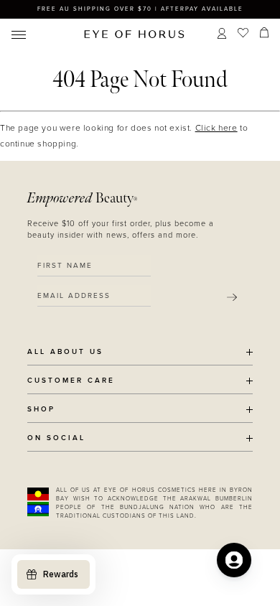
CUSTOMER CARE (71, 381)
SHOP (41, 410)
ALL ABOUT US (65, 352)
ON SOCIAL (56, 438)
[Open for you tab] (234, 560)
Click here (216, 128)
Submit (232, 297)
